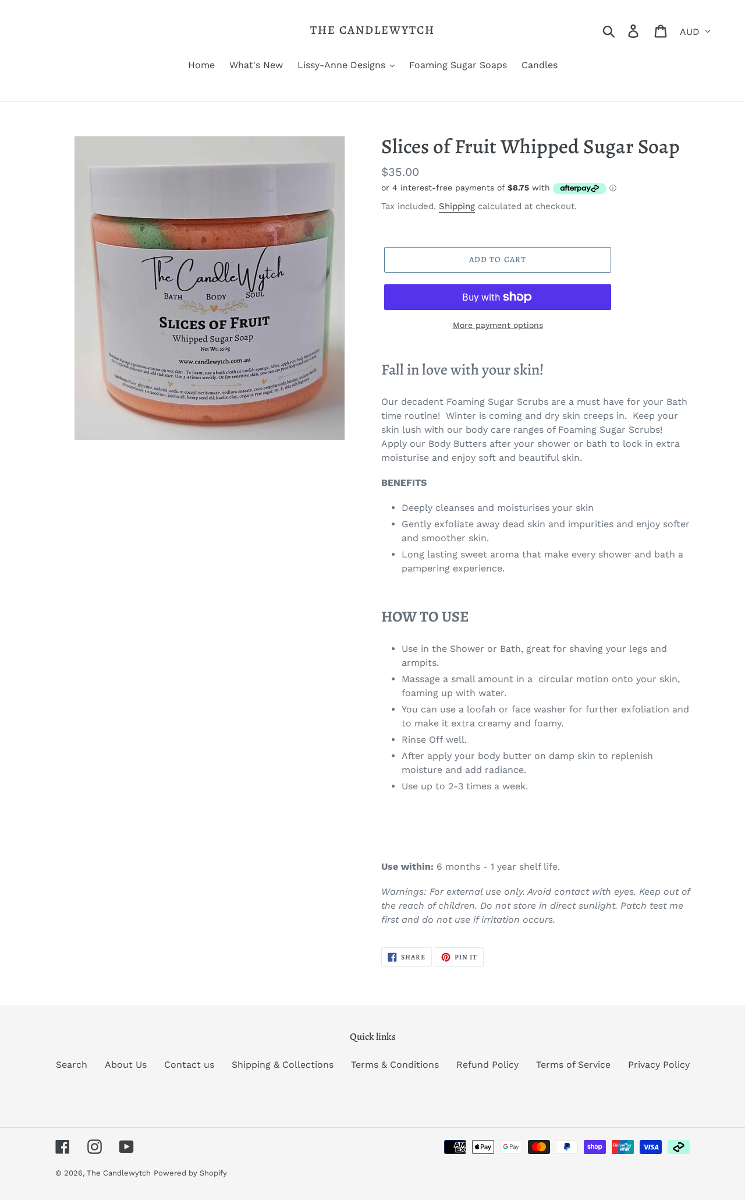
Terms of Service (573, 1064)
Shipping (457, 206)
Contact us (189, 1064)
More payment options (498, 325)
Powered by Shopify (190, 1173)
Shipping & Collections (283, 1064)
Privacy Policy (659, 1064)
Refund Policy (487, 1064)
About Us (126, 1064)
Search (71, 1064)
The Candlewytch (372, 30)
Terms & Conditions (395, 1064)
